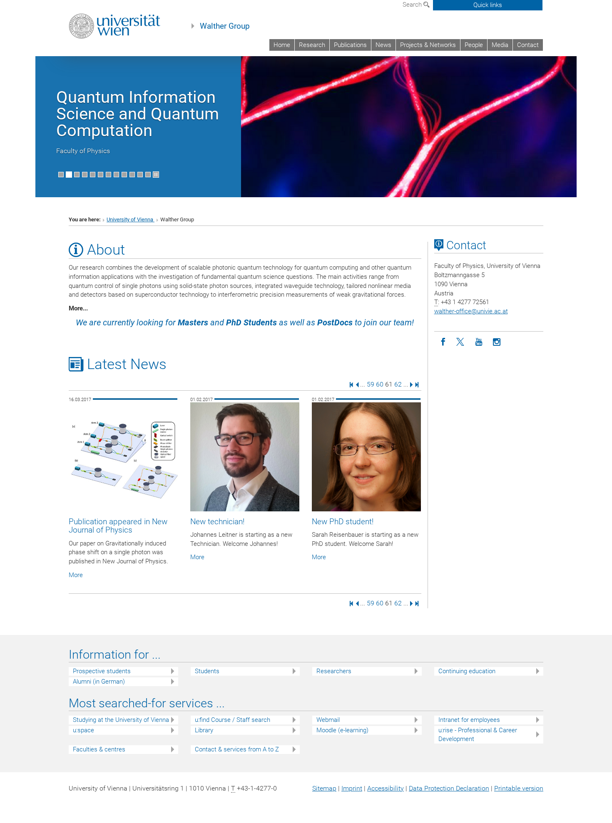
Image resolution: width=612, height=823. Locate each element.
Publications (350, 45)
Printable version (518, 788)
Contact (528, 45)
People (474, 45)
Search (413, 4)
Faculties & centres (99, 749)
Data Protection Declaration (449, 788)
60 (379, 384)
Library (204, 730)
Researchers (333, 671)
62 (398, 384)
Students (207, 671)
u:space (83, 730)
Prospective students (102, 671)
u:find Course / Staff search (232, 720)
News (383, 45)
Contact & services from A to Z (237, 749)
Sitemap (324, 788)
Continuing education (466, 671)
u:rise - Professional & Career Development (477, 734)
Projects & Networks (428, 45)
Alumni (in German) (99, 681)
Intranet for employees (469, 720)
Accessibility (385, 788)
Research (312, 45)
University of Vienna (130, 219)
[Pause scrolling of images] (156, 174)
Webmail (328, 720)
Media (500, 45)
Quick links (487, 5)
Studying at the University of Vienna (121, 720)
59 (370, 384)
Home (282, 45)
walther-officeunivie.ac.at (471, 311)
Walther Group (225, 26)
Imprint (351, 788)
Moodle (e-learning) (342, 730)
